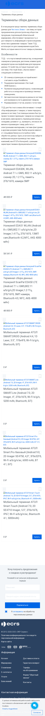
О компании (6, 668)
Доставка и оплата (31, 658)
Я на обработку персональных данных (23, 613)
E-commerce (6, 672)
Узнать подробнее (10, 709)
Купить (37, 197)
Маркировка (6, 663)
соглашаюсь (18, 612)
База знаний (6, 681)
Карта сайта (6, 642)
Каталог (4, 658)
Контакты (27, 682)
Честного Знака (18, 30)
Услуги (4, 677)
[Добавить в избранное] (40, 149)
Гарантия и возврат (31, 663)
